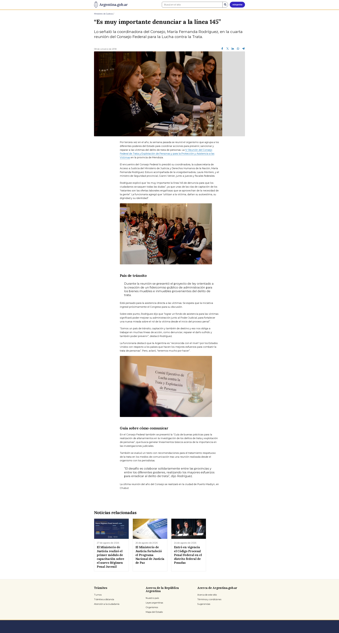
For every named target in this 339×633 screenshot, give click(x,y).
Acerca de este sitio (207, 595)
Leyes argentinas (154, 602)
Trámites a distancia (104, 599)
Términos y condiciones (209, 599)
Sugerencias (203, 604)
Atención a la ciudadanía (106, 604)
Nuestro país (152, 598)
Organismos (152, 607)
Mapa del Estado (154, 612)
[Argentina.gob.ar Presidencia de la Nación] (111, 5)
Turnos (98, 595)
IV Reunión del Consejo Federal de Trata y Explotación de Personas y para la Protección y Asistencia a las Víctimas (167, 153)
